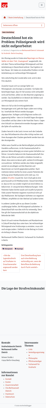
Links (30, 349)
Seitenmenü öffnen (10, 25)
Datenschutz (10, 397)
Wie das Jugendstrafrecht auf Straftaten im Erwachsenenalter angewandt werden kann (10, 262)
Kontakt (8, 379)
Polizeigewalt (8, 248)
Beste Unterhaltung (15, 18)
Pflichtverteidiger (35, 361)
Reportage (19, 248)
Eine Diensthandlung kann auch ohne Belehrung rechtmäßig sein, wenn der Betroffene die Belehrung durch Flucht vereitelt (31, 261)
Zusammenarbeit (11, 385)
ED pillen (11, 178)
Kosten (8, 382)
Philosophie (32, 358)
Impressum (9, 394)
